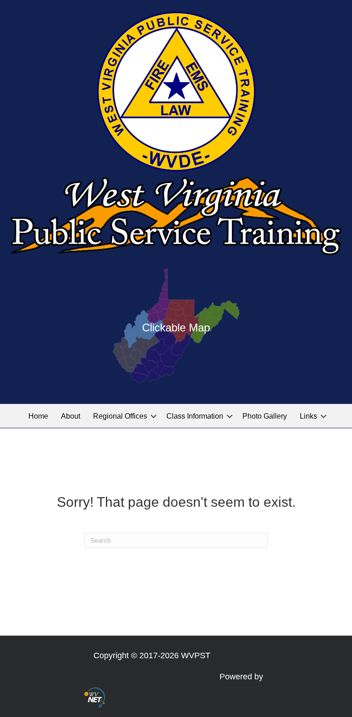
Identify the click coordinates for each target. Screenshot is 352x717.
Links (308, 416)
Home (38, 416)
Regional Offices (120, 416)
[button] (153, 416)
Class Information (194, 416)
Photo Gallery (264, 416)
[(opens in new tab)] (94, 697)
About (70, 416)
